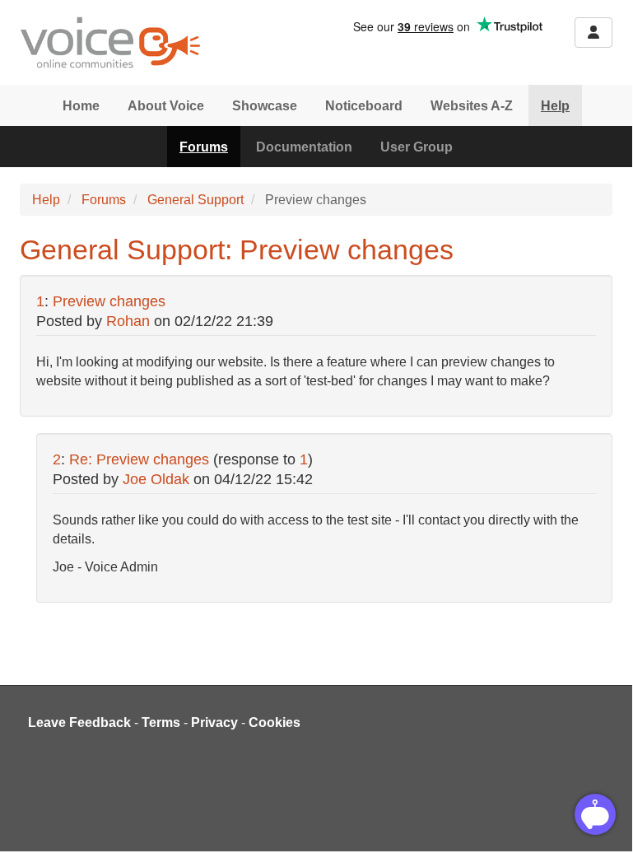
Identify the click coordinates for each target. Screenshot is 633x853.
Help (555, 106)
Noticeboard (364, 106)
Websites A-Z (472, 106)
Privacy (214, 722)
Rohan (128, 321)
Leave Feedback (79, 722)
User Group (416, 147)
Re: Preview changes (139, 459)
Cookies (274, 722)
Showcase (264, 106)
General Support (195, 200)
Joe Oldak (156, 479)
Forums (203, 147)
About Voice (166, 106)
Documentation (304, 147)
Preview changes (109, 301)
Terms (161, 722)
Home (81, 106)
